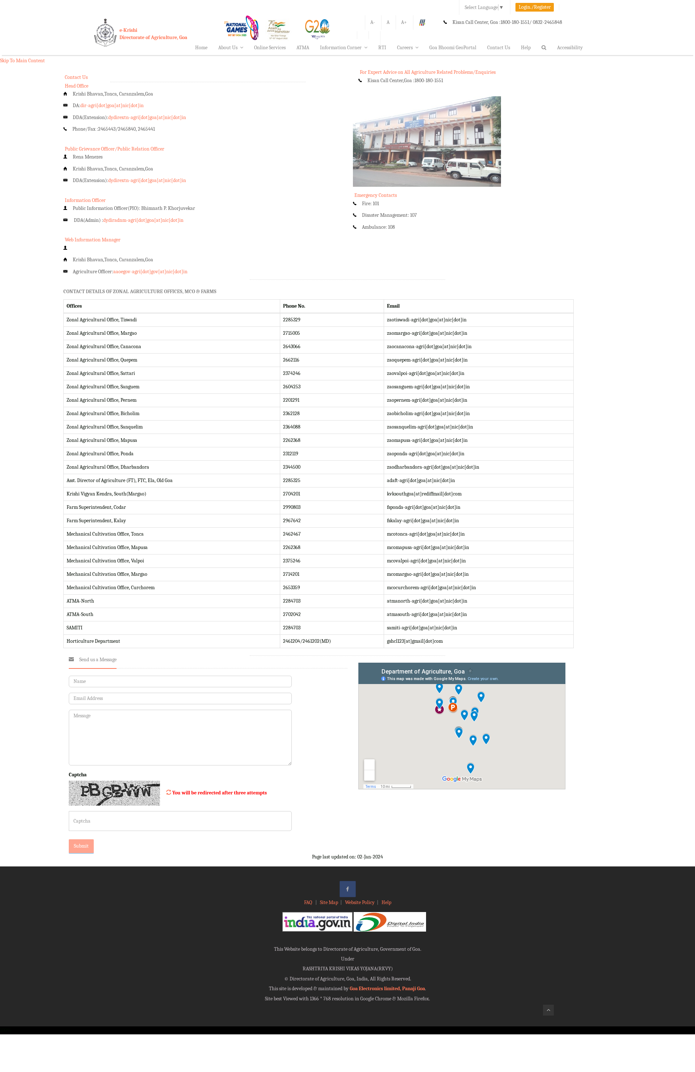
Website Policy (360, 902)
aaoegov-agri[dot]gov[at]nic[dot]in (150, 272)
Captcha (78, 775)
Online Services (270, 48)
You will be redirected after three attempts (219, 793)
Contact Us (498, 48)
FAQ (308, 902)
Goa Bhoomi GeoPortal (452, 48)
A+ (404, 22)
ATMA (302, 48)
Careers (405, 48)
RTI (382, 48)
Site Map (329, 902)
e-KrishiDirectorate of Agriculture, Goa (153, 34)
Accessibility (570, 48)
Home (201, 48)
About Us (227, 48)
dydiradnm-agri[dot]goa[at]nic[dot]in (143, 220)
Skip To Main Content (22, 61)
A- (372, 22)
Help (526, 48)
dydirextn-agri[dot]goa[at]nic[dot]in (147, 117)
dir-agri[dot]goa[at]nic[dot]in (112, 105)
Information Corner (341, 48)
